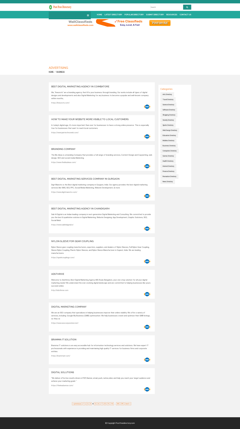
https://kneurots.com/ (60, 103)
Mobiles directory (168, 140)
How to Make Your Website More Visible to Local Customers (90, 119)
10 (112, 404)
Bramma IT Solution (63, 339)
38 (118, 404)
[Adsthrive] (147, 294)
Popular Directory (134, 15)
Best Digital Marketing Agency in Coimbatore (80, 86)
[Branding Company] (147, 166)
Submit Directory (155, 15)
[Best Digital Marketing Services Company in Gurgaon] (147, 196)
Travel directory (168, 99)
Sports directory (168, 125)
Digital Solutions (62, 372)
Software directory (169, 110)
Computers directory (169, 151)
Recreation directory (169, 176)
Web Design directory (170, 130)
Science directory (168, 105)
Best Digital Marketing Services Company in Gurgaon (85, 178)
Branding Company (63, 149)
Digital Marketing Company (68, 306)
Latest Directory (113, 15)
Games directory (168, 156)
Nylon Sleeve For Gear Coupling (72, 241)
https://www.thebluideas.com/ (63, 162)
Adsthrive (57, 274)
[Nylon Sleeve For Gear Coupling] (147, 261)
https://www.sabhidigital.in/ (62, 225)
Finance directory (168, 171)
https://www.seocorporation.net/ (64, 323)
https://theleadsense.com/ (62, 385)
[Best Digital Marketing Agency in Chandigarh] (147, 229)
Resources (171, 15)
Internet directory (168, 166)
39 (122, 404)
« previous (77, 404)
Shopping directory (169, 115)
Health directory (168, 161)
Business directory (169, 146)
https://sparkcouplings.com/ (63, 257)
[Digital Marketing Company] (147, 327)
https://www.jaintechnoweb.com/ (65, 132)
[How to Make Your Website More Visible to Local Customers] (147, 136)
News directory (168, 181)
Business (60, 72)
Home (99, 15)
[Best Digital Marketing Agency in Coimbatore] (147, 107)
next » (127, 404)
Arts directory (167, 94)
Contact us (185, 15)
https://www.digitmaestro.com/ (64, 192)
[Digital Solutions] (147, 389)
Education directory (169, 135)
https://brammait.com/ (60, 356)
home (51, 72)
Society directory (168, 120)
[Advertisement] (120, 45)
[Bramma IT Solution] (147, 360)
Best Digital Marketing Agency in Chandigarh (80, 208)
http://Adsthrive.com (59, 290)
